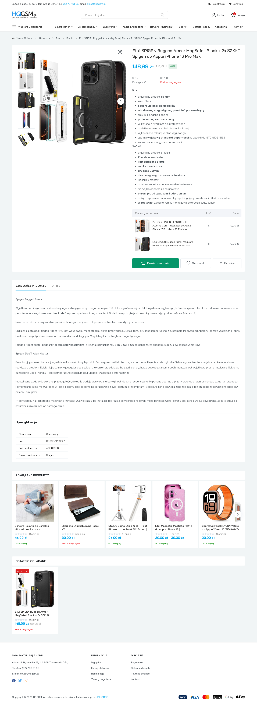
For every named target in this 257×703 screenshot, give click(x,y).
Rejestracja (218, 3)
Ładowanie (109, 26)
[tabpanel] (128, 378)
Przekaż (230, 263)
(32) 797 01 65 (70, 3)
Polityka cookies (140, 673)
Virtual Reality (201, 26)
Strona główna (24, 38)
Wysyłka (96, 662)
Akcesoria (221, 26)
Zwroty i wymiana (101, 679)
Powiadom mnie (158, 263)
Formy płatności (100, 668)
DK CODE (102, 697)
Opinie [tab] (56, 285)
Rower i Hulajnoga (161, 26)
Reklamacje (97, 673)
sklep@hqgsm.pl (96, 3)
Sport (182, 26)
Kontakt (239, 26)
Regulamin (137, 662)
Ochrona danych (140, 668)
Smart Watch (62, 26)
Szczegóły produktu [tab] (31, 285)
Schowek (238, 3)
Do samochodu (86, 26)
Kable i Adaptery (133, 26)
